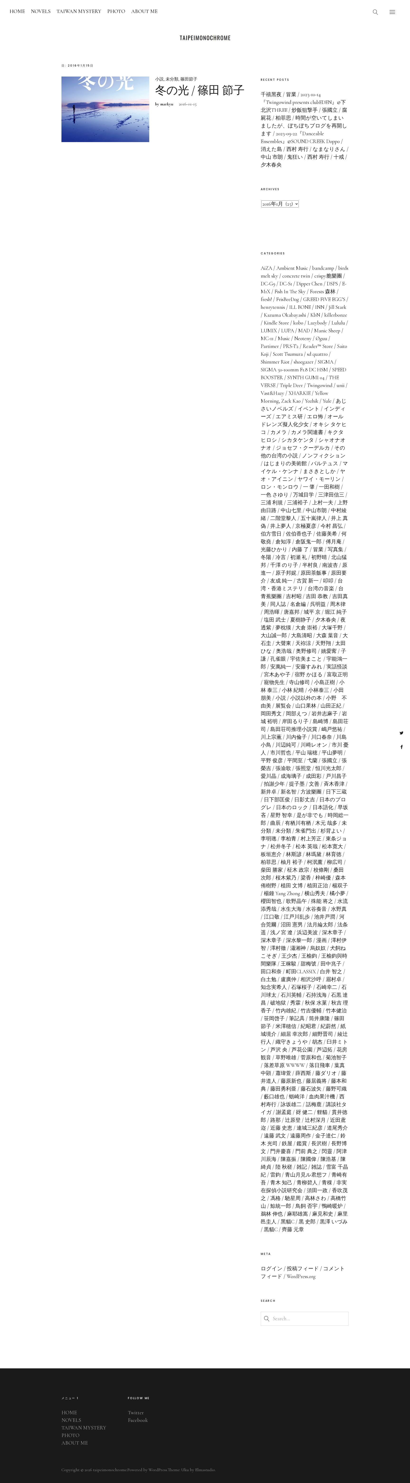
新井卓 (268, 792)
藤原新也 (291, 1081)
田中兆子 (331, 964)
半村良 (310, 565)
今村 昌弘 (332, 526)
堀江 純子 (336, 612)
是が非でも (310, 815)
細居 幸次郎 (294, 1034)
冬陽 (266, 557)
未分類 (172, 79)
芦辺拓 (324, 1050)
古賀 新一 (308, 581)
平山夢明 (332, 753)
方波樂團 (311, 792)
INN (319, 307)
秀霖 (295, 1003)
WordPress (158, 1469)
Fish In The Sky (290, 291)
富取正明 (337, 675)
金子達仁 (325, 1136)
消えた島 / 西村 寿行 (284, 149)
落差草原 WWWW (284, 1065)
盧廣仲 (288, 979)
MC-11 (267, 338)
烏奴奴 (318, 948)
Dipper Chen (309, 284)
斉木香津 (334, 784)
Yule (327, 401)
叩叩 (328, 581)
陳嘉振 (288, 1159)
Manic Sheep (327, 331)
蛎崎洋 (297, 1097)
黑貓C (287, 1222)
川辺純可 (285, 745)
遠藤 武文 (275, 1136)
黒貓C (271, 1229)
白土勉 (268, 979)
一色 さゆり (275, 495)
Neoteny (303, 338)
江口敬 (272, 917)
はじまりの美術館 (285, 463)
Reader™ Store (318, 346)
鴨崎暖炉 (332, 1206)
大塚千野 (332, 628)
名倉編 (298, 604)
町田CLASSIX (301, 972)
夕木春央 (325, 620)
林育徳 (333, 854)
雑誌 (316, 1167)
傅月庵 (333, 542)
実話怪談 (336, 667)
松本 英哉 (307, 846)
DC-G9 (268, 284)
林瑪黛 (313, 854)
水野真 (339, 909)
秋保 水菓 (316, 1003)
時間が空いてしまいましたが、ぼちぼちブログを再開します (304, 126)
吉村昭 (294, 596)
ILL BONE (300, 307)
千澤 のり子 (284, 565)
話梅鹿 (313, 1104)
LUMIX (269, 331)
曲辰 (275, 823)
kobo (298, 323)
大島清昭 (301, 635)
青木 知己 (281, 1183)
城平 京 (312, 612)
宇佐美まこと (306, 659)
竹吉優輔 (311, 1011)
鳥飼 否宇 (306, 1206)
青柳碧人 (307, 1183)
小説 (159, 79)
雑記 (302, 1167)
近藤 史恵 (281, 1128)
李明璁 (268, 839)
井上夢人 (280, 526)
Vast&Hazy (272, 393)
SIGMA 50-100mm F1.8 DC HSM (294, 370)
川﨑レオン (314, 745)
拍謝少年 (274, 784)
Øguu (321, 338)
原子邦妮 (285, 573)
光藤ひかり (274, 549)
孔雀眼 (278, 659)
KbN (315, 315)
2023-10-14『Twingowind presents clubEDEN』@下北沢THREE (303, 102)
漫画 (321, 940)
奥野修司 (306, 651)
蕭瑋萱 (283, 1073)
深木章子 (332, 932)
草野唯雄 (285, 1058)
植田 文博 (292, 886)
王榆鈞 (309, 956)
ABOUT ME (144, 11)
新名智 (288, 792)
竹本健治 (336, 1011)
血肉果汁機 (322, 1097)
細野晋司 (322, 1034)
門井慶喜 (280, 1151)
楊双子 (340, 886)
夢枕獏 (283, 628)
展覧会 (283, 706)
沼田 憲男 (292, 925)
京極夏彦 (305, 526)
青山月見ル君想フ (306, 1175)
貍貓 (322, 1112)
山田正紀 (331, 706)
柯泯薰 (315, 862)
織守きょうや (291, 1042)
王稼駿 (288, 964)
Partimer (270, 346)
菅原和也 (311, 1058)
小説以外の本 (306, 698)
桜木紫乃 (285, 878)
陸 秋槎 (283, 1167)
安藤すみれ (308, 667)
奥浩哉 (284, 651)
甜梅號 (308, 964)
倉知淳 (283, 542)
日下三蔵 (336, 792)
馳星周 (293, 1198)
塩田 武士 (275, 620)
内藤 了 (300, 549)
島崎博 (320, 721)
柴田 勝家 (272, 870)
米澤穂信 (285, 1026)
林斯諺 (294, 854)
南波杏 (330, 565)
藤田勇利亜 (283, 1089)
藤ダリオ (326, 1073)
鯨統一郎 (280, 1206)
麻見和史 (322, 1214)
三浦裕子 (297, 503)
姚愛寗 (329, 651)
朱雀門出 (305, 831)
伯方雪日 (271, 534)
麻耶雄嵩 (297, 1214)
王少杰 (289, 956)
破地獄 (278, 1003)
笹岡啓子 (274, 1018)
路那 (275, 1120)
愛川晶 (268, 776)
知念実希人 (274, 987)
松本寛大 (332, 846)
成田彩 (313, 776)
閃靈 (327, 1151)
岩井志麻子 (325, 714)
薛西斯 (303, 1073)
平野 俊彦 (272, 760)
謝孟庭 (284, 1112)
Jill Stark (337, 307)
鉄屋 (287, 1143)
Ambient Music (292, 268)
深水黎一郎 (299, 940)
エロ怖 (315, 417)
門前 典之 (306, 1151)
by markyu (164, 104)
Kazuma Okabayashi (285, 315)
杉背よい (331, 831)
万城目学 (303, 495)
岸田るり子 (295, 721)
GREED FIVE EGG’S (324, 299)
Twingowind (319, 385)
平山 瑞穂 (306, 753)
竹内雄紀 (285, 1011)
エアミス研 (289, 417)
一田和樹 (329, 487)
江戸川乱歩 (297, 917)
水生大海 (291, 909)
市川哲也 (280, 753)
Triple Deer (291, 385)
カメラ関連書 (307, 432)
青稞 (327, 1183)
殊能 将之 (322, 901)
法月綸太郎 (320, 925)
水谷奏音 (316, 909)
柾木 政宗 (298, 870)
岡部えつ (296, 714)
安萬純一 (280, 667)
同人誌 (278, 604)
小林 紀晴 (293, 690)
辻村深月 (315, 1120)
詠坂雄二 (291, 1104)
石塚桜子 (301, 987)
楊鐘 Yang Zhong (282, 893)
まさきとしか (319, 471)
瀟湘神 (298, 948)
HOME (17, 11)
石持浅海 (316, 995)
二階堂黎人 (283, 518)
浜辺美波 (307, 932)
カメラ (278, 432)
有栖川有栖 (298, 823)
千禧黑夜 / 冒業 (278, 94)
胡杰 (317, 1042)
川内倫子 (296, 737)
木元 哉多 (326, 823)
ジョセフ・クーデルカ (303, 448)
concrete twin (296, 276)
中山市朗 (316, 510)
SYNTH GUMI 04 (306, 377)
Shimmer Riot (275, 362)
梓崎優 (323, 878)
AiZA (266, 268)
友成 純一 (281, 581)
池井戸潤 (324, 917)
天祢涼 (303, 643)
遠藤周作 (300, 1136)
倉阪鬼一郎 (308, 542)
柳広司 (335, 862)
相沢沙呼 (311, 979)
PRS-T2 (290, 346)
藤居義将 (316, 1081)
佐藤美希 (326, 534)
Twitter (401, 732)
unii (341, 385)
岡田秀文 (271, 714)
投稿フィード (303, 1269)
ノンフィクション (324, 456)
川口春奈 (321, 737)
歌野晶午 (296, 901)
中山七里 (291, 510)
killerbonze (335, 315)
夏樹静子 (300, 620)
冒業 (318, 549)
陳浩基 (328, 1159)
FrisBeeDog (287, 299)
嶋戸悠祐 (331, 729)
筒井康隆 (319, 1018)
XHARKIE (300, 393)
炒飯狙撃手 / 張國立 (315, 110)
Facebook (401, 747)
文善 (314, 784)
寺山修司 (299, 682)
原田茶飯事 (314, 573)
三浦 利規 (272, 503)
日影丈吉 (304, 800)
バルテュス (324, 463)
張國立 (329, 760)
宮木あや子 (277, 675)
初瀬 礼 (298, 557)
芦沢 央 (278, 1050)
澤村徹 (278, 948)
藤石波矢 (311, 1089)
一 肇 (309, 487)
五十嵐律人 (314, 518)
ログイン (272, 1269)
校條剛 (321, 870)
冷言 (280, 557)
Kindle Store (276, 323)
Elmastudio (205, 1469)
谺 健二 (304, 1112)
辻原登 (293, 1120)
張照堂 (303, 768)
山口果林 (305, 706)
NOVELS (41, 11)
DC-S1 (286, 284)
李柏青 (288, 839)
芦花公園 (302, 1050)
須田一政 (317, 1190)
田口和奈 (271, 972)
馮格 (275, 1198)
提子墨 (297, 784)
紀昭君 (308, 1026)
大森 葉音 (327, 635)
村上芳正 (311, 839)
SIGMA (325, 362)
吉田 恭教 (317, 596)
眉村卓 (333, 979)
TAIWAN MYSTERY (78, 11)
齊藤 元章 (293, 1229)
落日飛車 (319, 1065)
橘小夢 (337, 893)
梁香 (306, 878)
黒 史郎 (307, 1222)
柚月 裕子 (292, 862)
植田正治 (317, 886)
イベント (309, 409)
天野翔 (323, 643)
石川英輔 (291, 995)
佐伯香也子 (299, 534)
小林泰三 (318, 690)
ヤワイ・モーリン (319, 479)
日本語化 (322, 807)
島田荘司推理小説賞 (293, 729)
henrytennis (273, 307)
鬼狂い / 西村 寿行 (308, 157)
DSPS (332, 284)
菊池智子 (336, 1058)
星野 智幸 (281, 815)
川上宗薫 (271, 737)
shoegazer (303, 362)
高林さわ (315, 1198)
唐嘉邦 (291, 612)
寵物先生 (274, 682)
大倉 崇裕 (306, 628)
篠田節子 (188, 79)
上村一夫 (322, 503)
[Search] (375, 12)
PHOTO (116, 11)
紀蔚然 (328, 1026)
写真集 (335, 549)
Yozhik (311, 401)
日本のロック (292, 807)
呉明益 (318, 604)
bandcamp (323, 268)
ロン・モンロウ (280, 487)
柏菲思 (268, 862)
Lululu (338, 323)
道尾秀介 (337, 1128)
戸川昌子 (336, 776)
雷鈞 (275, 1175)
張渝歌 (283, 768)
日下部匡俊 (277, 800)
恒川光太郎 (328, 768)
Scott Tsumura (288, 354)
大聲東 (283, 643)
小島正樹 (324, 682)
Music (284, 338)
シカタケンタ (297, 440)
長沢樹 (319, 1143)
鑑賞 (302, 1143)
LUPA (287, 331)
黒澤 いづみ (334, 1222)
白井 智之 (331, 972)
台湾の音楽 (321, 589)
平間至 (295, 760)
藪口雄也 (274, 1097)
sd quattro (317, 354)
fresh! (266, 299)
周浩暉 (272, 612)
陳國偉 (308, 1159)
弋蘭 (312, 760)
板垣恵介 (271, 854)
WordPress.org (301, 1276)
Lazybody (317, 323)
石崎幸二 (326, 987)
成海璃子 (291, 776)
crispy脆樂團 (328, 276)
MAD (304, 331)
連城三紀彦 (310, 1128)
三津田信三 (331, 495)
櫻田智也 (271, 901)
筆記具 (297, 1018)
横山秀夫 (314, 893)
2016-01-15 (187, 104)
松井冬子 (280, 846)
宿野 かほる (309, 675)
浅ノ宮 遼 (281, 932)
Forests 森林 (322, 291)
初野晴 (319, 557)
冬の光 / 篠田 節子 (199, 90)
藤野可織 (336, 1089)
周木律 (338, 604)
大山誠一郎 (274, 635)
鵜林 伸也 (272, 1214)
